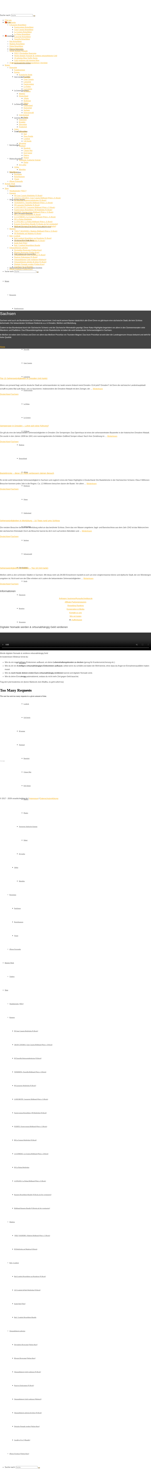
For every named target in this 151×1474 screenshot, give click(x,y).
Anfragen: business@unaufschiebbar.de (75, 598)
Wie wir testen (75, 616)
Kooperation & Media (75, 609)
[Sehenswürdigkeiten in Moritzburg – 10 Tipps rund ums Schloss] (75, 503)
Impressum (33, 798)
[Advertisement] (75, 291)
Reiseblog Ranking (75, 606)
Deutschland (5, 394)
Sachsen (15, 394)
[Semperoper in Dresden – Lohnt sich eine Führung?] (75, 408)
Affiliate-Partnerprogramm (75, 602)
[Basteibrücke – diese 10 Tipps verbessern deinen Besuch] (75, 455)
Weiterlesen (98, 389)
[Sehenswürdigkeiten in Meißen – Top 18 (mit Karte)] (75, 550)
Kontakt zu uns (75, 613)
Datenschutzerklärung (49, 798)
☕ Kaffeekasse (75, 620)
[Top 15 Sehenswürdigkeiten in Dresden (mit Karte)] (75, 361)
